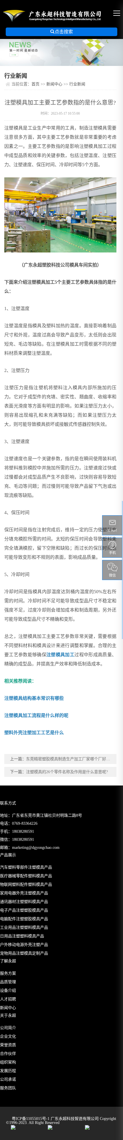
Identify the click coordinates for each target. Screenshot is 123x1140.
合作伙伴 (8, 1053)
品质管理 (8, 982)
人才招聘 (8, 999)
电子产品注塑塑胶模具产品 (24, 910)
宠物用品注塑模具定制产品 (24, 953)
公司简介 (8, 1028)
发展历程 (8, 1071)
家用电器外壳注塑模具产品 (24, 893)
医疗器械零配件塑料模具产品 (26, 876)
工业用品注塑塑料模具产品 (24, 927)
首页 (35, 84)
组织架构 (8, 1062)
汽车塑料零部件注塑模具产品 (26, 867)
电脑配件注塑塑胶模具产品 (24, 919)
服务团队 (8, 1088)
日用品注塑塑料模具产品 (22, 936)
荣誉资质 (8, 1045)
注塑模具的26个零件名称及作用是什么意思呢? (67, 772)
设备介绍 (8, 990)
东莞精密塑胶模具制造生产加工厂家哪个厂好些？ (70, 759)
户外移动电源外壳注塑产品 (24, 945)
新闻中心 (54, 84)
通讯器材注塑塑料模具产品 (24, 902)
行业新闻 (77, 84)
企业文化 (8, 1036)
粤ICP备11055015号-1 (31, 1119)
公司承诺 (8, 1079)
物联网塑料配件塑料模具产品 (26, 884)
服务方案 (8, 973)
